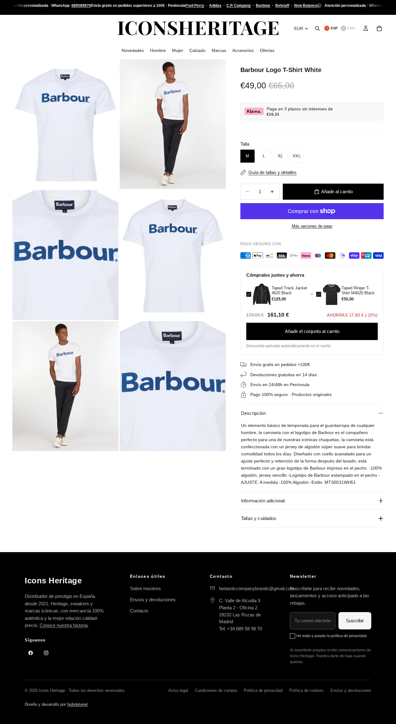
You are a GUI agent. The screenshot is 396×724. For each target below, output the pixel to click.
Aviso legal (178, 690)
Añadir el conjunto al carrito (312, 331)
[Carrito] (379, 28)
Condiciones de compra (216, 690)
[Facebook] (31, 653)
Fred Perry (194, 5)
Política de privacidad (263, 690)
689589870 (81, 5)
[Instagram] (46, 653)
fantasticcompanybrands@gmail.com (257, 588)
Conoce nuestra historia (64, 625)
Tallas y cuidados (259, 518)
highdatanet (77, 704)
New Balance (305, 5)
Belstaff (282, 5)
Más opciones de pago (312, 226)
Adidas (215, 5)
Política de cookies (306, 690)
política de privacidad (349, 636)
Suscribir (355, 620)
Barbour (263, 5)
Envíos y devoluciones (153, 599)
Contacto (139, 610)
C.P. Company (238, 5)
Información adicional (263, 500)
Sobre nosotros (145, 588)
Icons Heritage (53, 580)
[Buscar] (317, 28)
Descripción (253, 413)
